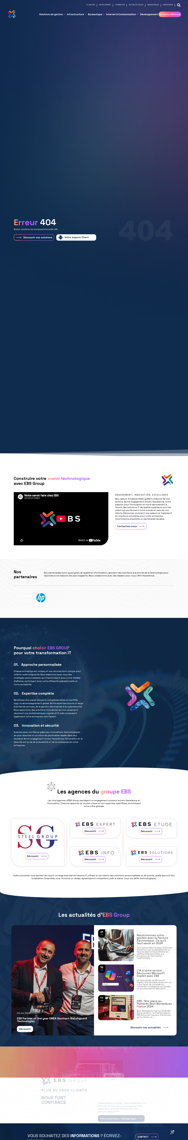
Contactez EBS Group (169, 14)
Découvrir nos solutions (37, 237)
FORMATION (120, 5)
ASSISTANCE (168, 5)
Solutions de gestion (51, 14)
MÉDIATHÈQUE (153, 5)
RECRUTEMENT (105, 5)
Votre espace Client (77, 237)
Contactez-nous (127, 526)
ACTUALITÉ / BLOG (136, 5)
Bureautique (95, 14)
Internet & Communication (121, 14)
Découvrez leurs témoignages (118, 1108)
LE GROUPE (90, 5)
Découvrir (33, 856)
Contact (111, 1065)
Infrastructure (75, 14)
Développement (149, 14)
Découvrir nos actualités (145, 1027)
